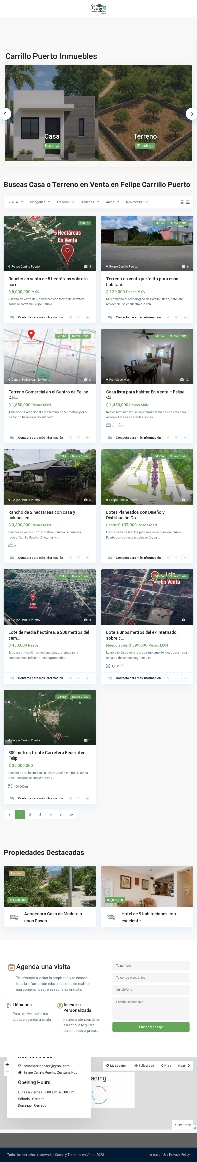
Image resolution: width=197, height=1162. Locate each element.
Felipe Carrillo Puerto (26, 266)
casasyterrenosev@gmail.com (47, 1066)
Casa (52, 136)
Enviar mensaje (151, 1027)
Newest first (134, 202)
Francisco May (119, 379)
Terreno (145, 136)
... (54, 304)
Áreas (110, 202)
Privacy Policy (179, 1154)
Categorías (37, 202)
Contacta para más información (40, 317)
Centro (16, 379)
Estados (63, 202)
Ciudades (87, 202)
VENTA (13, 202)
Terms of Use (158, 1154)
